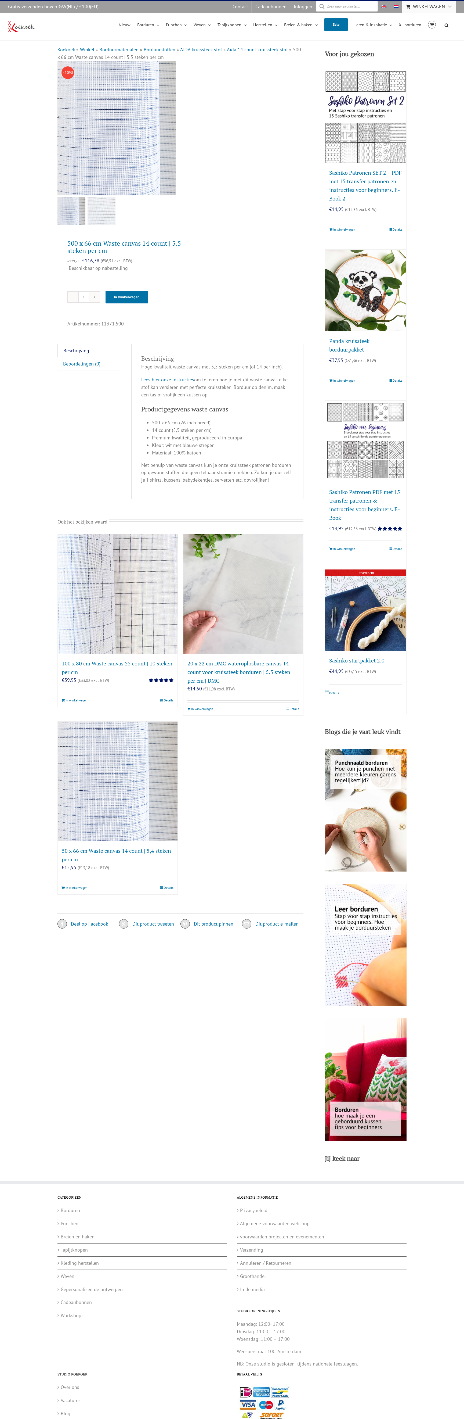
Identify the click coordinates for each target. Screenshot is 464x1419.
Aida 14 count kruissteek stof (257, 49)
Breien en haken (78, 1237)
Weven (67, 1276)
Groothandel (253, 1276)
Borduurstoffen (159, 49)
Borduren (70, 1210)
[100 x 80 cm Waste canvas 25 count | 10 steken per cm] (117, 594)
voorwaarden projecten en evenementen (282, 1237)
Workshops (72, 1315)
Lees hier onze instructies (167, 380)
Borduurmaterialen (119, 49)
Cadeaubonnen (76, 1302)
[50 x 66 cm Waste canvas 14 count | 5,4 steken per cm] (117, 781)
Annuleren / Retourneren (265, 1263)
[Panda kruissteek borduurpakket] (365, 290)
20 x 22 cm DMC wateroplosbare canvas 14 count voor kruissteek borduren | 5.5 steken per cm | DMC (238, 672)
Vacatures (71, 1400)
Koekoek (66, 49)
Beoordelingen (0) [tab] (81, 364)
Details (168, 700)
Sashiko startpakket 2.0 (357, 660)
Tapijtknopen (74, 1250)
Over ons (70, 1387)
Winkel (87, 49)
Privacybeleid (253, 1210)
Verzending (251, 1250)
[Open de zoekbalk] (446, 24)
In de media (252, 1289)
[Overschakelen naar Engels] (384, 7)
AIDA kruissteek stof (201, 49)
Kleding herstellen (80, 1263)
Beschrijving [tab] (76, 350)
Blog (65, 1413)
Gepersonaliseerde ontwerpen (92, 1289)
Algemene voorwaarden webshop (275, 1223)
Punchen (69, 1223)
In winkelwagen (127, 297)
